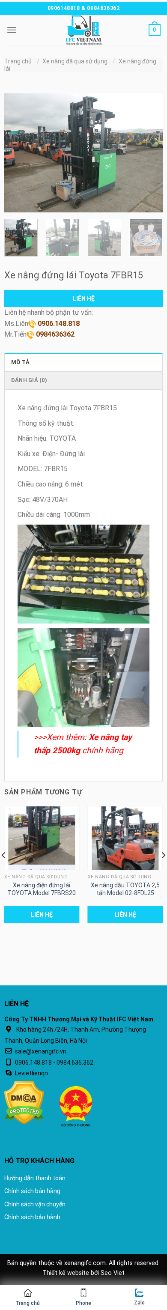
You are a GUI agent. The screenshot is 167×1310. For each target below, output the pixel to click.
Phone (83, 1303)
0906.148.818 (58, 323)
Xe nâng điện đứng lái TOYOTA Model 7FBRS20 (41, 889)
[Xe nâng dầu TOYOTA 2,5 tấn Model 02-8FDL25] (125, 838)
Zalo (139, 1303)
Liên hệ (84, 298)
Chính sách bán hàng (32, 1191)
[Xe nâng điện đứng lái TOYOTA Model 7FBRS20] (42, 838)
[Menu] (11, 29)
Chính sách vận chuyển (35, 1204)
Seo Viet (113, 1273)
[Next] (149, 153)
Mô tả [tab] (20, 362)
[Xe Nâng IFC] (83, 30)
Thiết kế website (65, 1273)
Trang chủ (18, 61)
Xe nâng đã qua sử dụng (74, 61)
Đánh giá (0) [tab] (29, 380)
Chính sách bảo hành (32, 1217)
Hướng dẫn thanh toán (35, 1178)
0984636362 (54, 334)
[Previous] (18, 153)
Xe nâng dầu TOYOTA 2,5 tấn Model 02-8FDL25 (125, 889)
